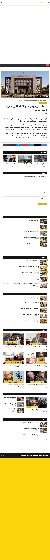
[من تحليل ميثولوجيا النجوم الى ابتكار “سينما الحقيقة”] (13, 358)
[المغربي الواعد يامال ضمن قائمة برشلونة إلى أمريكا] (40, 159)
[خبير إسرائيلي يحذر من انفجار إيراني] (43, 221)
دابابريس (40, 455)
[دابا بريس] (40, 2)
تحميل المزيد (25, 250)
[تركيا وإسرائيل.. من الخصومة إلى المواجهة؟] (43, 424)
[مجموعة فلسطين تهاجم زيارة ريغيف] (43, 244)
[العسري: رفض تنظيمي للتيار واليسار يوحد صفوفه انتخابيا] (43, 279)
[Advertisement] (25, 35)
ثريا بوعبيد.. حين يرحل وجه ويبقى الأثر (32, 297)
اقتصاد (41, 100)
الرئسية (40, 103)
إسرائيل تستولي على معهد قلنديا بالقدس (31, 237)
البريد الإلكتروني (43, 198)
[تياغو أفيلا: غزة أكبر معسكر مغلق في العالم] (43, 262)
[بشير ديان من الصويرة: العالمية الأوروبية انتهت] (13, 339)
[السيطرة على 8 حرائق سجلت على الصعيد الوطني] (25, 159)
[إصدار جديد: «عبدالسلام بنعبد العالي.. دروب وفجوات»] (13, 377)
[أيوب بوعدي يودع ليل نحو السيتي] (43, 227)
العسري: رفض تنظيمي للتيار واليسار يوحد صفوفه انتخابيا (28, 277)
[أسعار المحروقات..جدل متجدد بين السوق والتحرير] (43, 273)
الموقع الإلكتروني (21, 198)
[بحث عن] (48, 3)
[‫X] (37, 145)
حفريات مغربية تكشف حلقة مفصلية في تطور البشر (29, 320)
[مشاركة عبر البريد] (12, 145)
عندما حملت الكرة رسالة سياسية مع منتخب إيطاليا (30, 308)
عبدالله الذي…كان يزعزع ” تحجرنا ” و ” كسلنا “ (31, 314)
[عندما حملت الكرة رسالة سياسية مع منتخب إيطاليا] (43, 310)
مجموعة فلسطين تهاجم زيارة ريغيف (32, 243)
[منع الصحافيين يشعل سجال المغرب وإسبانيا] (43, 430)
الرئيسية (44, 100)
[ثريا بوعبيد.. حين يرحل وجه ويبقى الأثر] (43, 298)
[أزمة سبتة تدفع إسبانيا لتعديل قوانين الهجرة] (43, 233)
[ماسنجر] (19, 145)
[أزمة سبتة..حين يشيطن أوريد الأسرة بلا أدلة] (36, 339)
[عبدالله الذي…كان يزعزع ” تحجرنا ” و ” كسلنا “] (43, 316)
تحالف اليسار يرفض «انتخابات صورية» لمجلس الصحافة (29, 434)
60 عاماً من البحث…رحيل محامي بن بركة (32, 302)
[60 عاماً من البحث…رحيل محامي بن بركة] (43, 304)
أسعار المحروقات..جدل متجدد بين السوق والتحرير (30, 272)
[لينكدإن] (31, 145)
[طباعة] (6, 145)
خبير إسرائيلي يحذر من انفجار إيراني (32, 220)
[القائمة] (1, 3)
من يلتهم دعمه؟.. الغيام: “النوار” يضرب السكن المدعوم (29, 266)
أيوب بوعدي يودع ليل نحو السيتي (33, 225)
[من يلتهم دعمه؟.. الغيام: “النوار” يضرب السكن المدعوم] (43, 268)
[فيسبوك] (44, 145)
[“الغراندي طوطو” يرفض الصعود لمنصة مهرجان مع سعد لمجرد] (9, 159)
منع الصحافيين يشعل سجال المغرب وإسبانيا (31, 428)
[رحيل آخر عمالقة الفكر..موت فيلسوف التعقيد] (36, 377)
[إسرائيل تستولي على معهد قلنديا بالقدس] (43, 239)
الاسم (45, 192)
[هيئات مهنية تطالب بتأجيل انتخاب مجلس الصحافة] (43, 441)
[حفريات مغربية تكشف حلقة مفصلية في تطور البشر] (43, 321)
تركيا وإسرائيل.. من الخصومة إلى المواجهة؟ (31, 422)
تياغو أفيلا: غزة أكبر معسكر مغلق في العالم (31, 260)
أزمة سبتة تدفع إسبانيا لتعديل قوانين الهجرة (36, 65)
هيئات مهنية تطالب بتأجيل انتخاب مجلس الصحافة (30, 439)
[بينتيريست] (25, 145)
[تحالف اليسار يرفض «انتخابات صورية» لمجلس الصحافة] (43, 435)
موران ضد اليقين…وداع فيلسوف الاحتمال (36, 365)
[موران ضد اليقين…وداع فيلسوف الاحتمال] (36, 358)
